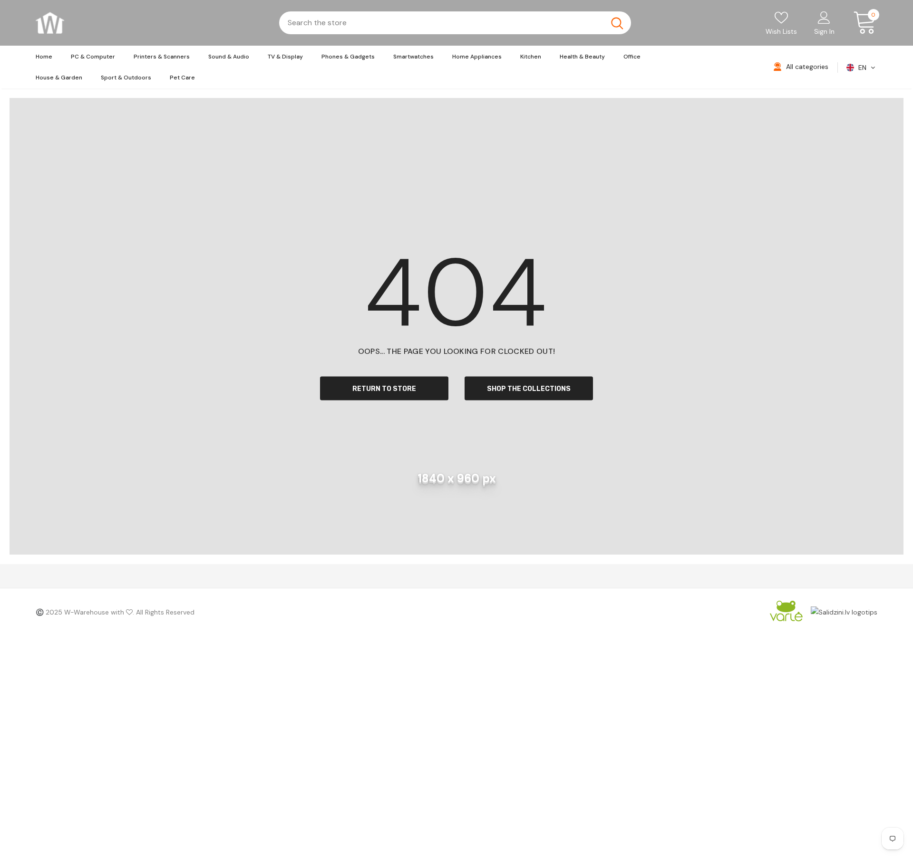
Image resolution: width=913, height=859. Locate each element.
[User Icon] (824, 17)
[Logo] (50, 23)
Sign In (824, 31)
